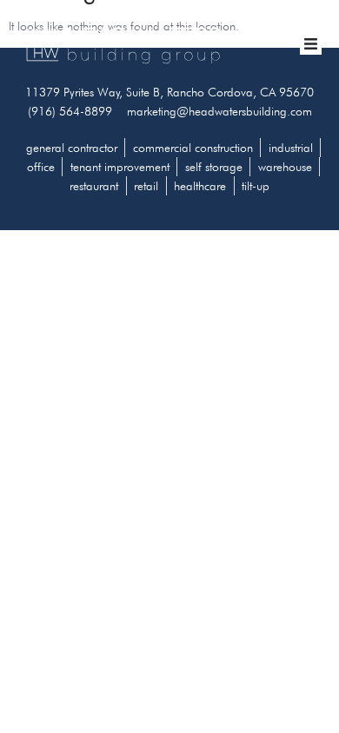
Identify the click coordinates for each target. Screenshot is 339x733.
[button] (311, 44)
